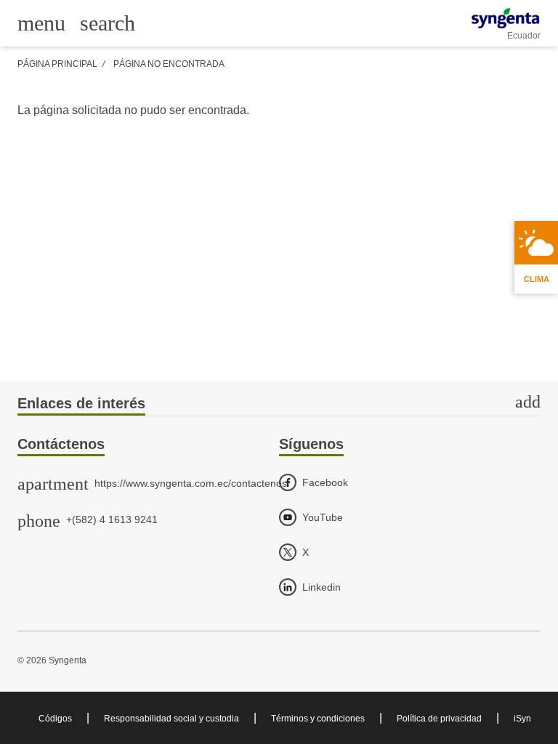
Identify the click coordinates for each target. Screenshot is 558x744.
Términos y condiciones (318, 718)
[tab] (279, 404)
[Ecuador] (505, 18)
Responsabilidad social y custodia (171, 718)
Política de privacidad (439, 718)
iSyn (522, 718)
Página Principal (57, 64)
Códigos (55, 718)
